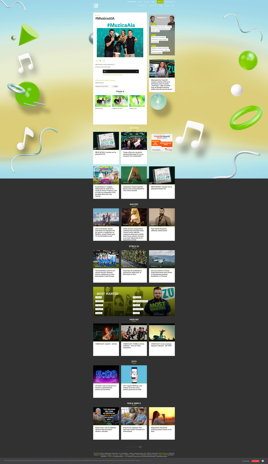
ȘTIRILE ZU (134, 246)
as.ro (117, 454)
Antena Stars (115, 453)
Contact (153, 1)
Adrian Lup (133, 108)
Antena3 (131, 453)
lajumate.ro (149, 454)
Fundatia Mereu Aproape (161, 456)
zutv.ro (113, 454)
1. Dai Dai (98, 297)
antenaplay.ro (144, 454)
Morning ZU (99, 108)
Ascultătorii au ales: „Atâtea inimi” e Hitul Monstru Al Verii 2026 (161, 29)
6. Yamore (136, 305)
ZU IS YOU (134, 128)
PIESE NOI (134, 319)
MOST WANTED (107, 293)
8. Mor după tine (138, 309)
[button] (105, 71)
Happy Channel (108, 453)
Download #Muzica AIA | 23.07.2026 (113, 75)
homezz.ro (155, 454)
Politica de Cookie (245, 461)
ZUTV (120, 453)
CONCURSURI (142, 6)
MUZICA (167, 6)
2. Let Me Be (137, 297)
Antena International (138, 453)
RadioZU (149, 453)
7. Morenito (99, 309)
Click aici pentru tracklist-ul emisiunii (105, 80)
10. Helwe (136, 313)
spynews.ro (96, 454)
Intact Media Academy (118, 456)
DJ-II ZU (97, 15)
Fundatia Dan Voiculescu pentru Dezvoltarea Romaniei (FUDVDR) (141, 456)
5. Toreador (99, 305)
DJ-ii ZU (140, 1)
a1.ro (167, 453)
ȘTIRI (160, 6)
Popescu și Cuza (117, 108)
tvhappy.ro (109, 454)
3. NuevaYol (99, 301)
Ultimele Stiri (171, 453)
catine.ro (121, 454)
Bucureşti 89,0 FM (170, 1)
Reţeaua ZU (146, 1)
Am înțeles (256, 461)
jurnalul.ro (133, 454)
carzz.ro (160, 454)
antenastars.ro (103, 454)
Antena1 (102, 453)
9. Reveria (99, 313)
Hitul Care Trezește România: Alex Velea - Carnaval (159, 39)
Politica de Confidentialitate (146, 460)
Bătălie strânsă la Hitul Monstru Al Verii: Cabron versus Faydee (160, 50)
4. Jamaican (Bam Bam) (140, 301)
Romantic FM (155, 453)
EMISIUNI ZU (153, 6)
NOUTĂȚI (134, 204)
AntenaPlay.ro (125, 453)
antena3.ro (127, 454)
